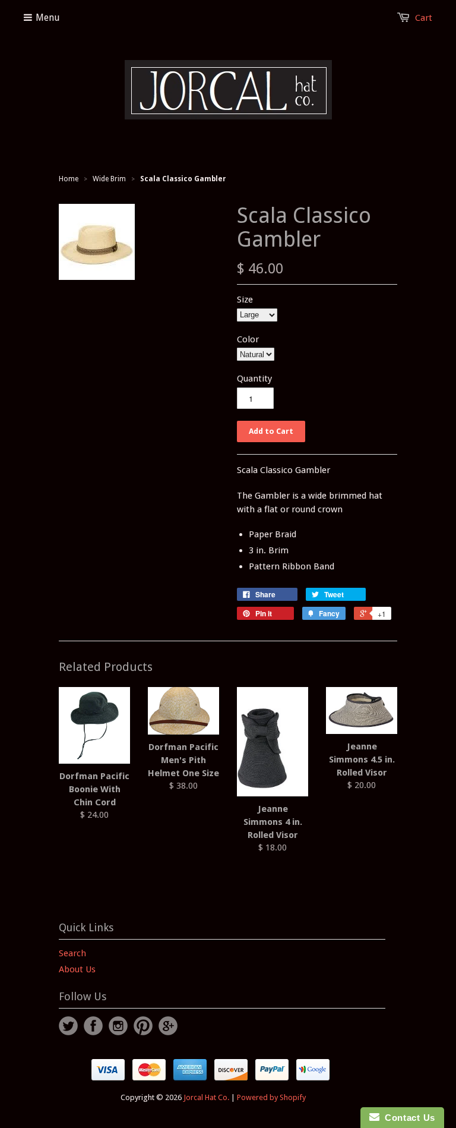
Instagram (118, 1025)
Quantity (254, 378)
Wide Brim (109, 179)
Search (72, 953)
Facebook (93, 1025)
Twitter (68, 1025)
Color (248, 339)
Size (245, 299)
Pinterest (143, 1025)
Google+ (168, 1025)
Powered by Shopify (271, 1097)
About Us (77, 969)
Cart (423, 17)
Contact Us (407, 1118)
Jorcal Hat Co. (206, 1097)
